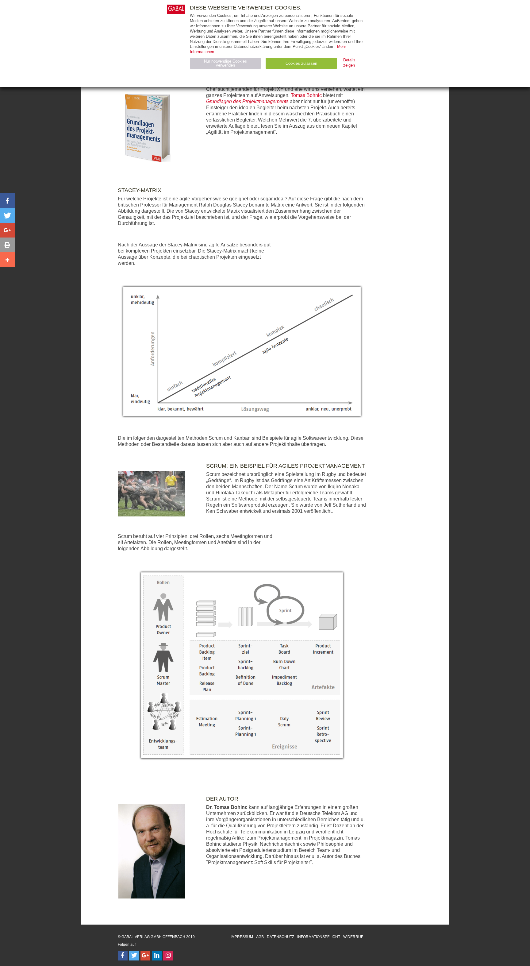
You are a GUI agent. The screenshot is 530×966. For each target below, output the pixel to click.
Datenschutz (280, 937)
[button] (7, 200)
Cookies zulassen (301, 63)
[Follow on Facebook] (123, 955)
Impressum (242, 937)
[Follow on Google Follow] (145, 955)
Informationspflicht (318, 937)
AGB (260, 937)
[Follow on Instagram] (168, 955)
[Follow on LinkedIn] (157, 955)
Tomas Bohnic (306, 95)
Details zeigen (349, 63)
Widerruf (353, 937)
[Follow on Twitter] (134, 955)
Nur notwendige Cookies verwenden (225, 63)
